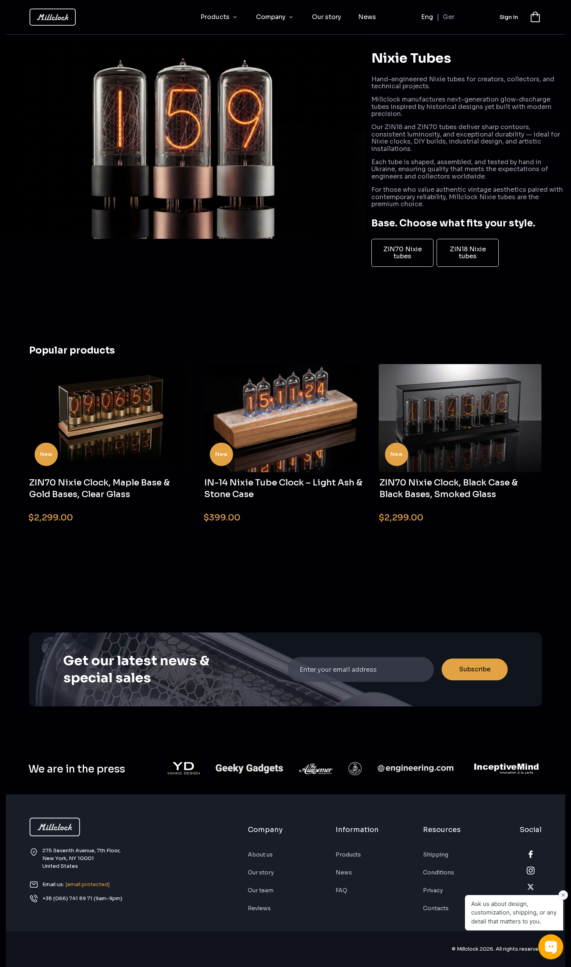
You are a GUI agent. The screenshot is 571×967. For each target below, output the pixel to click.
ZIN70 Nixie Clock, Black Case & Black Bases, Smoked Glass (449, 488)
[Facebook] (530, 854)
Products (215, 17)
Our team (260, 890)
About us (260, 854)
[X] (530, 887)
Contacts (436, 908)
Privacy (433, 890)
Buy (169, 512)
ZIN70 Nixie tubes (402, 252)
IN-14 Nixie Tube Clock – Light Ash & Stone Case (283, 488)
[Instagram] (530, 870)
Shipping (435, 854)
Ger (448, 17)
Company (271, 17)
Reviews (259, 908)
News (367, 17)
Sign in (509, 17)
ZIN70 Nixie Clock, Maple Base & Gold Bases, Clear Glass (99, 488)
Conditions (438, 872)
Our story (326, 17)
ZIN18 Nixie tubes (468, 252)
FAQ (341, 890)
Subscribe (475, 669)
